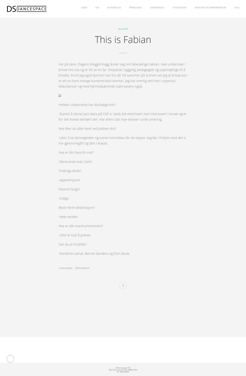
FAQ (237, 7)
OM (97, 7)
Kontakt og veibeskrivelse (210, 7)
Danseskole (157, 7)
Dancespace (82, 268)
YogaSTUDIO (180, 7)
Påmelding (135, 7)
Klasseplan (114, 7)
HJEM (84, 7)
